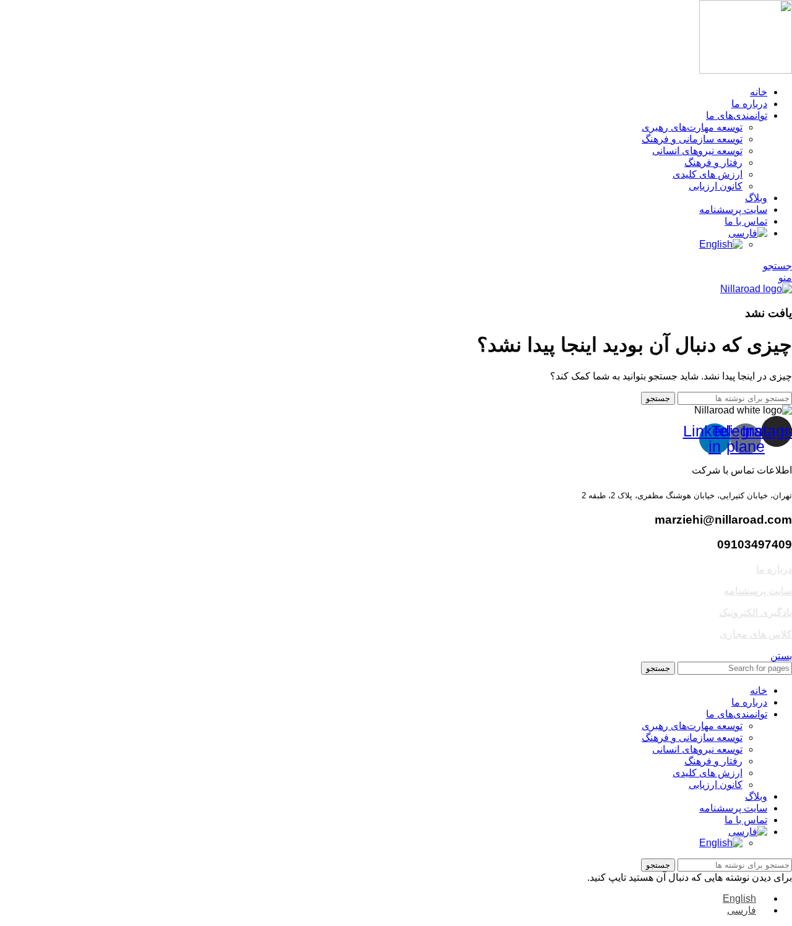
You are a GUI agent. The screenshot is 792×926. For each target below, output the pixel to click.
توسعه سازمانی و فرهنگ (692, 139)
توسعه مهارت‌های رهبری (692, 127)
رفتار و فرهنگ (713, 162)
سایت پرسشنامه (758, 591)
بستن (781, 656)
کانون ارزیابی (715, 186)
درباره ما (774, 569)
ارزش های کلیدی (707, 174)
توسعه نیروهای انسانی (697, 150)
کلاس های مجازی (756, 634)
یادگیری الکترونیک (755, 612)
